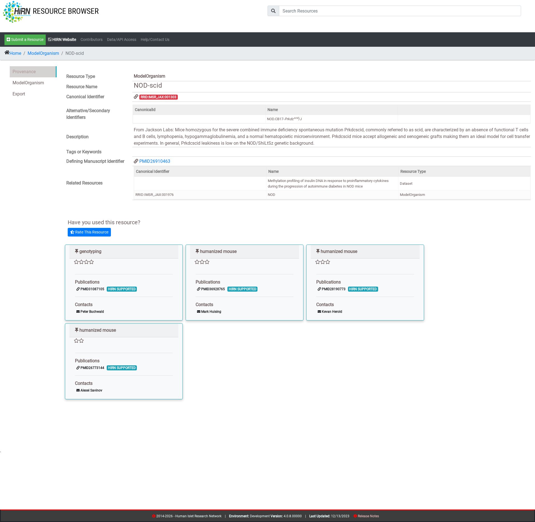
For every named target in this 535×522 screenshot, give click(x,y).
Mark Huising (210, 312)
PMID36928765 (212, 289)
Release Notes (368, 516)
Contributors (92, 39)
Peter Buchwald (92, 312)
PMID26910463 (154, 161)
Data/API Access (121, 39)
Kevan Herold (331, 312)
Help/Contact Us (155, 39)
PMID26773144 (92, 368)
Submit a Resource (26, 39)
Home (15, 53)
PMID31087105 (92, 289)
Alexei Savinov (91, 390)
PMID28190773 (333, 289)
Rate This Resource (91, 232)
